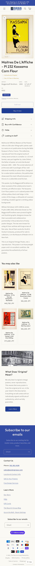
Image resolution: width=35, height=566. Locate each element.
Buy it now (17, 111)
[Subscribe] (28, 451)
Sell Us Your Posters (11, 479)
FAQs (5, 499)
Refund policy (16, 558)
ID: (2, 88)
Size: (26, 82)
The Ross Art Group (16, 555)
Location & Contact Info (12, 474)
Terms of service (13, 561)
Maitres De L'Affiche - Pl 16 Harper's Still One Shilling (9, 335)
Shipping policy (24, 561)
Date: (20, 82)
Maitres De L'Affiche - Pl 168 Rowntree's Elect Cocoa (25, 295)
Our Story (7, 495)
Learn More (13, 409)
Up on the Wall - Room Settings (15, 512)
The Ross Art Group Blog (12, 508)
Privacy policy (26, 558)
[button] (4, 8)
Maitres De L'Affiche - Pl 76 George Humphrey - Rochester (9, 297)
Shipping (4, 98)
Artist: (4, 82)
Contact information (18, 564)
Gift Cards (7, 503)
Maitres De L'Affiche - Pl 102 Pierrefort (25, 324)
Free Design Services (11, 483)
